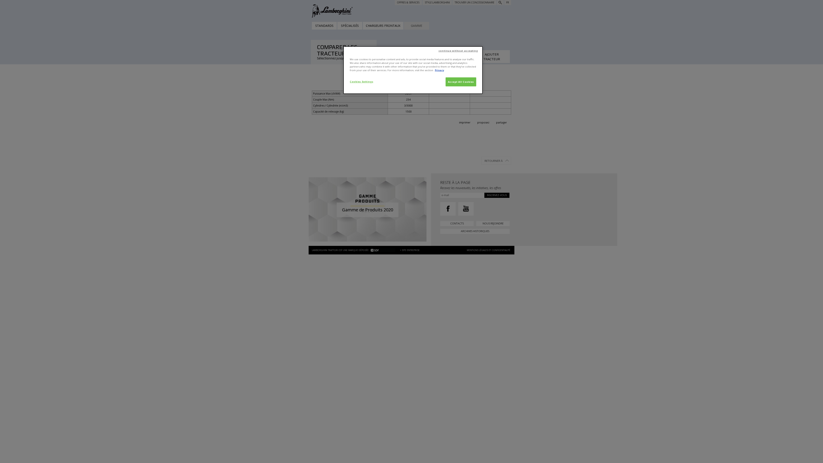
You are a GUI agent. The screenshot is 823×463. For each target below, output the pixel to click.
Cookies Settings (361, 81)
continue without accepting (458, 50)
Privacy (439, 70)
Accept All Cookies (461, 81)
